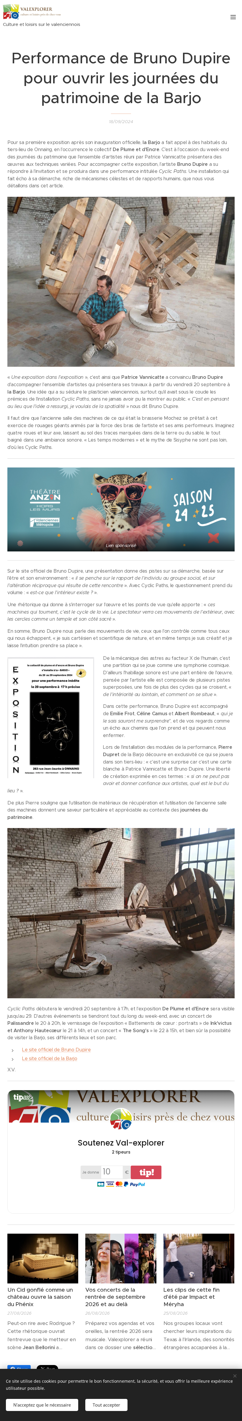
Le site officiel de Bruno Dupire (56, 1050)
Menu (233, 17)
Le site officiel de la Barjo (49, 1058)
